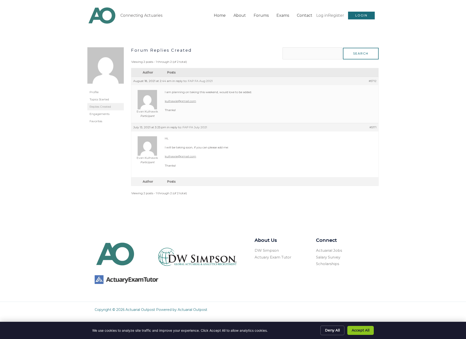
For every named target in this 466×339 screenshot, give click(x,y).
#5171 (372, 127)
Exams (282, 15)
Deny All (332, 330)
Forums (261, 15)
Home (220, 15)
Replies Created (100, 106)
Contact (304, 15)
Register (336, 15)
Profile (94, 92)
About (239, 15)
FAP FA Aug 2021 (200, 81)
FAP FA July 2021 (195, 127)
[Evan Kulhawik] (105, 67)
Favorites (96, 121)
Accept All (360, 330)
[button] (361, 15)
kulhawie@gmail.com (180, 101)
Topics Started (99, 99)
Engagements (99, 114)
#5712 (372, 81)
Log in (322, 15)
